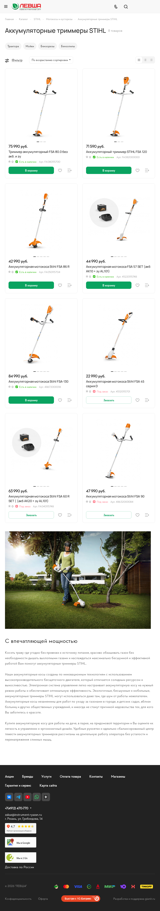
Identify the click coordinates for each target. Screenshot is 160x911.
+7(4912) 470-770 (16, 808)
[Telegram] (18, 797)
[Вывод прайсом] (151, 60)
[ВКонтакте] (9, 797)
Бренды (27, 776)
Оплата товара (70, 776)
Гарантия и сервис (18, 785)
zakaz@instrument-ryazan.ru (23, 814)
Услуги (46, 776)
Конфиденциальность (18, 899)
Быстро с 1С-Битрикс (78, 898)
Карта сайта (48, 785)
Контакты (96, 776)
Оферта (43, 899)
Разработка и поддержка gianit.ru (134, 899)
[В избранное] (60, 170)
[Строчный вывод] (145, 60)
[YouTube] (27, 797)
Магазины (118, 776)
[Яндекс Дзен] (46, 797)
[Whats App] (36, 797)
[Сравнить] (69, 170)
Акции (9, 776)
